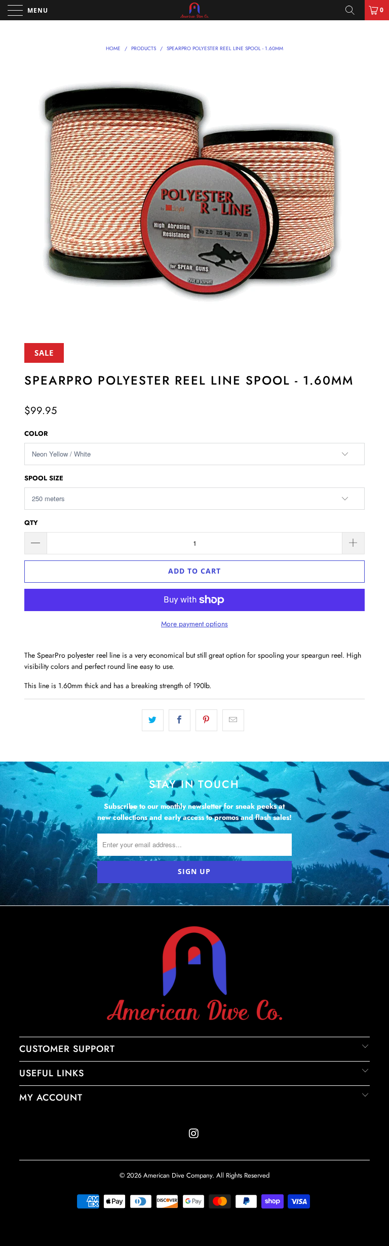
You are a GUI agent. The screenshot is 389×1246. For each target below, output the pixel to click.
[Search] (353, 10)
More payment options (194, 624)
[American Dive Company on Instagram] (194, 1134)
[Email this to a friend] (233, 720)
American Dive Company (177, 1175)
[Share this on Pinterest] (206, 720)
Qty (31, 522)
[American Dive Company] (194, 10)
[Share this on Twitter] (153, 720)
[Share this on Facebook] (179, 720)
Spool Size (43, 478)
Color (36, 433)
